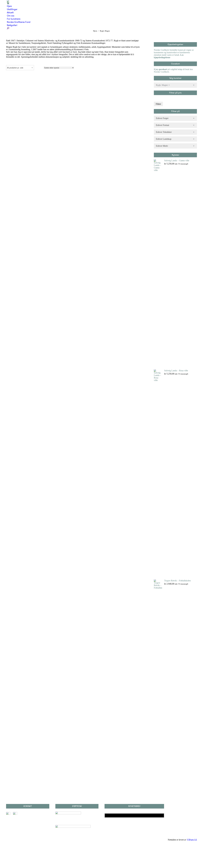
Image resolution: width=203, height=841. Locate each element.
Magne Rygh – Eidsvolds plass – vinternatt (73, 79)
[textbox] (162, 118)
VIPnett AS (192, 840)
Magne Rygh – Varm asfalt (73, 97)
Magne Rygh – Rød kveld (73, 526)
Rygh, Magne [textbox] (163, 85)
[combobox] (175, 85)
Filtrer (158, 104)
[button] (135, 74)
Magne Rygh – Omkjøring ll (73, 88)
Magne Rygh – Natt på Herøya (73, 312)
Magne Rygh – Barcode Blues (73, 740)
